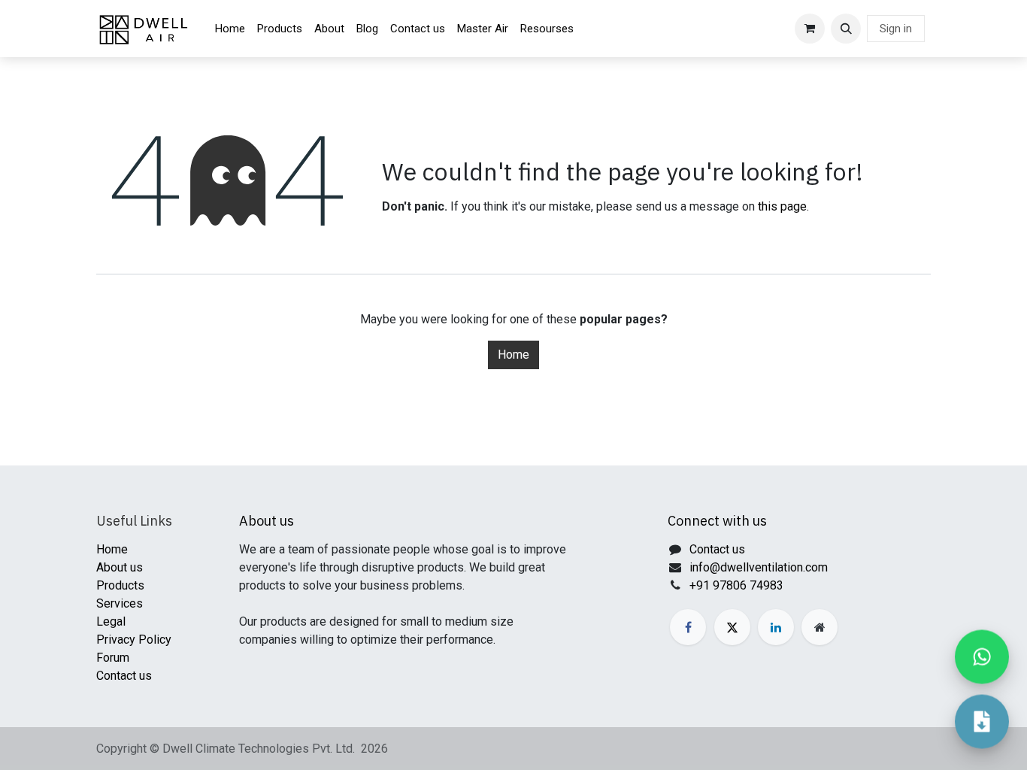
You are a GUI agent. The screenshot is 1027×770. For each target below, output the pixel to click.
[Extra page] (819, 627)
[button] (846, 29)
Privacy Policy (133, 639)
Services (119, 603)
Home (513, 354)
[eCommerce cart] (810, 29)
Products (120, 585)
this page (782, 206)
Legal (111, 621)
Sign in (896, 28)
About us (119, 567)
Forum (112, 657)
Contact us (124, 675)
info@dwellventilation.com (758, 567)
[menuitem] (230, 29)
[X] (732, 627)
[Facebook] (688, 627)
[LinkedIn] (776, 627)
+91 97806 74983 (736, 585)
